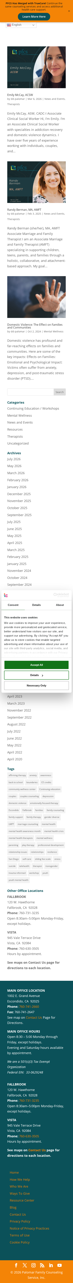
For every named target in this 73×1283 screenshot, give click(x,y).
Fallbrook (27, 810)
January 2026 (16, 487)
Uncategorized (18, 443)
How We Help (20, 1179)
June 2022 (14, 738)
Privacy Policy (20, 1221)
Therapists (13, 104)
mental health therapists (21, 838)
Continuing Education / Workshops (33, 408)
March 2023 (16, 703)
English (16, 24)
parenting (13, 845)
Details (34, 675)
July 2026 (14, 459)
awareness (45, 775)
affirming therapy (17, 775)
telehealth (24, 866)
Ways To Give (20, 1193)
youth (45, 872)
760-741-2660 (29, 1006)
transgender (52, 866)
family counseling (55, 810)
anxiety (33, 775)
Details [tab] (36, 604)
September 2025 (19, 515)
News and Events (54, 99)
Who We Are (19, 1186)
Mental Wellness (53, 331)
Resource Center (22, 1200)
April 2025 (14, 543)
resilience (52, 851)
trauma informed (17, 872)
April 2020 (14, 759)
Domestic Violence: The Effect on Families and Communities (35, 326)
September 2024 (19, 584)
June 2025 (14, 529)
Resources (15, 429)
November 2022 (19, 710)
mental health (48, 824)
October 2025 (17, 508)
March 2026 (16, 473)
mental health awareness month (25, 831)
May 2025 (14, 536)
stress (57, 859)
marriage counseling (28, 824)
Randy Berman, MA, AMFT (24, 210)
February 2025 (17, 557)
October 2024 (17, 578)
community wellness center (22, 789)
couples (12, 796)
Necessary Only (36, 685)
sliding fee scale (43, 859)
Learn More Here (34, 17)
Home (14, 1172)
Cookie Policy (20, 1242)
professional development (51, 845)
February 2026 (17, 480)
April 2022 (14, 752)
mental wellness (44, 838)
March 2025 (16, 550)
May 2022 (14, 745)
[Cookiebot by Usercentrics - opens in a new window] (53, 595)
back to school (16, 782)
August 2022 (16, 724)
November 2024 (19, 570)
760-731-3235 (29, 913)
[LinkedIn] (51, 1265)
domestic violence (17, 803)
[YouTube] (59, 1265)
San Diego (14, 859)
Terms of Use (20, 1235)
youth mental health (18, 879)
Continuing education (49, 789)
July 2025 (14, 522)
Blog (13, 1207)
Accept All (36, 664)
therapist (37, 866)
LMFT (11, 824)
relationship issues (18, 851)
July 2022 (14, 731)
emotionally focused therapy (44, 803)
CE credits (46, 782)
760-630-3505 (29, 948)
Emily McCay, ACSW (20, 95)
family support (16, 817)
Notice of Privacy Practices (29, 1228)
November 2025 (19, 501)
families (39, 810)
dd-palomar (18, 99)
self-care (27, 859)
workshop (34, 872)
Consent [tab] (13, 604)
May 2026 (14, 466)
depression (48, 796)
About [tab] (60, 604)
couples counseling (29, 796)
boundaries (32, 782)
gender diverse (51, 817)
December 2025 (19, 494)
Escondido (14, 810)
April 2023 (14, 696)
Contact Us (37, 962)
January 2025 (16, 564)
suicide (12, 866)
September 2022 (19, 717)
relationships (37, 851)
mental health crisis (54, 831)
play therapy (28, 845)
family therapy (34, 817)
